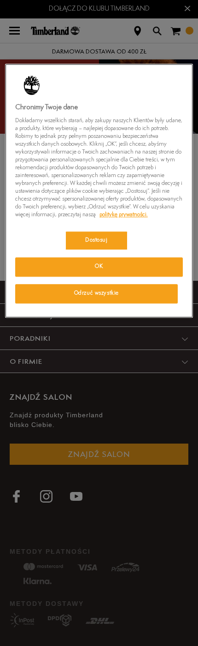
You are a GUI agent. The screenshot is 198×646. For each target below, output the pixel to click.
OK (99, 267)
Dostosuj (96, 240)
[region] (99, 191)
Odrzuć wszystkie (96, 293)
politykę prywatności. (123, 215)
